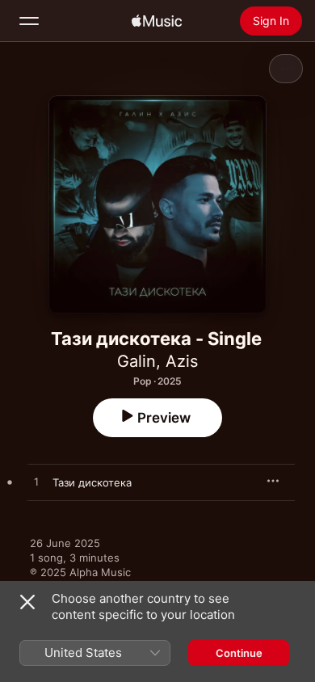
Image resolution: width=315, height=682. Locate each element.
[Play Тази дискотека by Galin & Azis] (36, 482)
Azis (182, 361)
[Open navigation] (29, 21)
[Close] (27, 602)
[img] (157, 21)
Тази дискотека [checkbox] (92, 482)
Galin (136, 361)
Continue (239, 652)
